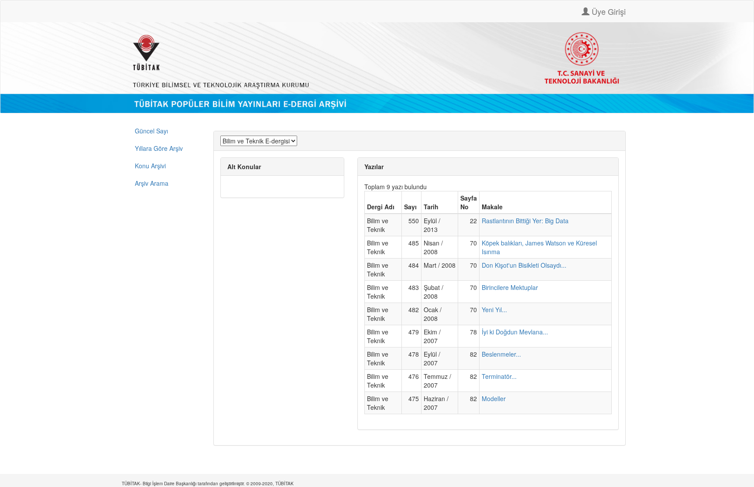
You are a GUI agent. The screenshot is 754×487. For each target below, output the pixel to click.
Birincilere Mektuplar (510, 287)
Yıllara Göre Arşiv (159, 148)
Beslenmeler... (501, 354)
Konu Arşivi (150, 165)
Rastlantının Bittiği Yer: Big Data (525, 220)
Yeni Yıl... (494, 309)
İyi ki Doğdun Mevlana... (515, 331)
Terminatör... (499, 376)
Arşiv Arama (151, 183)
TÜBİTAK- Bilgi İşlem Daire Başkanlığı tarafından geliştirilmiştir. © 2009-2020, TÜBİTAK (208, 483)
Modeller (494, 398)
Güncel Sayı (151, 130)
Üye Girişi (607, 11)
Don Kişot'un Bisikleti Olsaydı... (524, 265)
